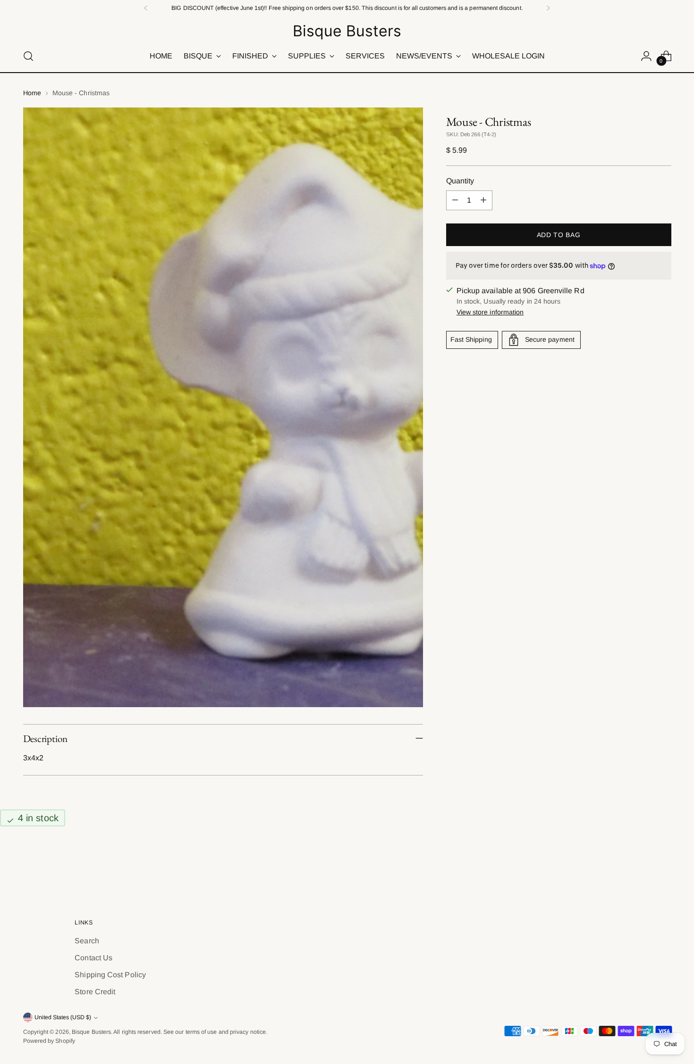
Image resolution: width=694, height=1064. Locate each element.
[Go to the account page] (646, 56)
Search (87, 941)
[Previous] (145, 8)
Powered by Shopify (49, 1041)
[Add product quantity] (483, 200)
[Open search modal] (28, 56)
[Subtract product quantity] (455, 200)
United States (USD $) (62, 1017)
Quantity (460, 181)
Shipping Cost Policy (110, 975)
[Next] (548, 8)
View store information (490, 312)
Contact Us (93, 958)
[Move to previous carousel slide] (642, 866)
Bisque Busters (91, 1032)
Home (32, 93)
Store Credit (95, 992)
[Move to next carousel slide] (663, 865)
